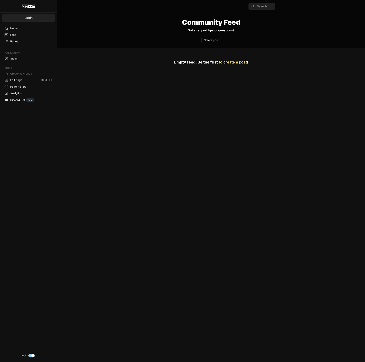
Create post (211, 40)
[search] (261, 6)
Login (29, 18)
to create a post (233, 62)
